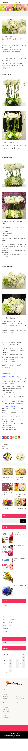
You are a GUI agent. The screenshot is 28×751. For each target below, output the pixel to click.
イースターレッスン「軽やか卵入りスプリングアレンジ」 (20, 494)
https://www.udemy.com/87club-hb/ (10, 399)
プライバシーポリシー (7, 702)
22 (17, 666)
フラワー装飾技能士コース (7, 714)
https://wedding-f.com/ (8, 425)
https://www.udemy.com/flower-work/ (11, 394)
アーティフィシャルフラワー (9, 619)
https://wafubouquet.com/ (9, 429)
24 (23, 666)
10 (23, 660)
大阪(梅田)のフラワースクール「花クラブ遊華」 (16, 736)
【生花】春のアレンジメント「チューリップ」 (7, 479)
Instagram (11, 733)
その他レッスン (6, 616)
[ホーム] (2, 12)
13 (10, 663)
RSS (17, 733)
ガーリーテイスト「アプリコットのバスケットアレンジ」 (20, 479)
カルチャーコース (6, 709)
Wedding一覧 (18, 692)
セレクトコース (6, 711)
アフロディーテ (20, 417)
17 (23, 663)
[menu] (25, 2)
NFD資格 (5, 605)
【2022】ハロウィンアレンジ (7, 509)
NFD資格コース (6, 717)
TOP (4, 689)
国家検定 (5, 628)
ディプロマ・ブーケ (20, 698)
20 (10, 666)
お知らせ (5, 611)
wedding (4, 608)
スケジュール (6, 694)
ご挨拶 (4, 692)
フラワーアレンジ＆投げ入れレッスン (7, 493)
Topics (17, 689)
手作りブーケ (18, 694)
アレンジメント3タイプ (20, 508)
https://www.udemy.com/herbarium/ (14, 403)
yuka (7, 444)
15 (17, 663)
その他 (4, 613)
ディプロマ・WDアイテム (20, 702)
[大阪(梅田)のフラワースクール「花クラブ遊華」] (14, 684)
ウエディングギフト (20, 696)
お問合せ (5, 698)
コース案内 (5, 707)
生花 (11, 36)
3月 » (7, 672)
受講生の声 (5, 696)
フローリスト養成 (6, 622)
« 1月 (4, 672)
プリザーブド (5, 625)
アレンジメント (6, 448)
